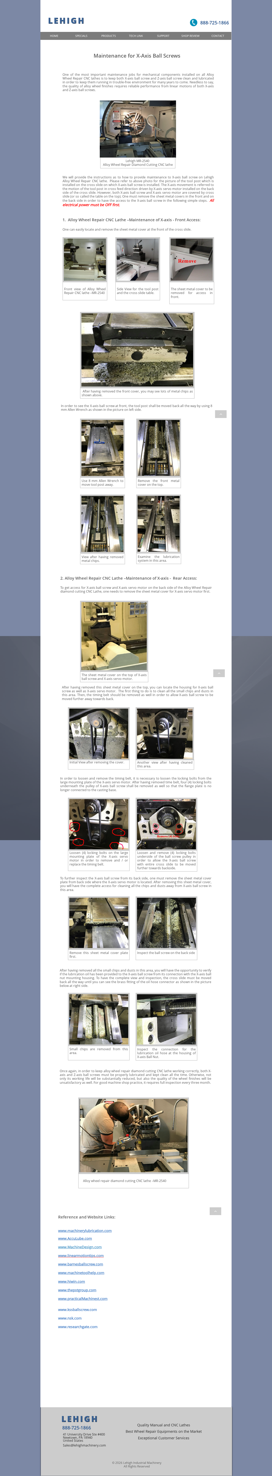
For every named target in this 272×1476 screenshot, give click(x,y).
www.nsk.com (70, 1318)
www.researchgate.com (78, 1326)
